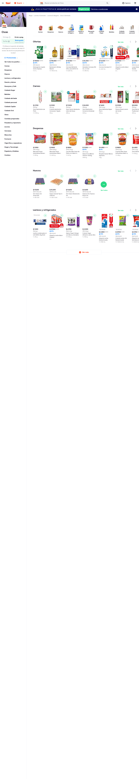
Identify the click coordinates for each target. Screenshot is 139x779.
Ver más (121, 42)
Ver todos (104, 190)
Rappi (30, 15)
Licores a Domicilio (40, 15)
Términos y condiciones (99, 9)
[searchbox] (74, 3)
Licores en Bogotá (53, 15)
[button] (19, 3)
